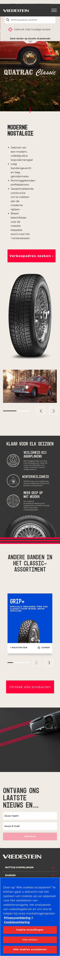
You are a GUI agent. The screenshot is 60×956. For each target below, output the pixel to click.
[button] (32, 255)
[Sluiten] (56, 882)
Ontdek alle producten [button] (30, 687)
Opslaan (30, 836)
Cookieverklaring (17, 922)
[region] (30, 917)
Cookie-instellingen (30, 929)
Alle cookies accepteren (30, 949)
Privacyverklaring (17, 918)
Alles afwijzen (30, 939)
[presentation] (41, 411)
